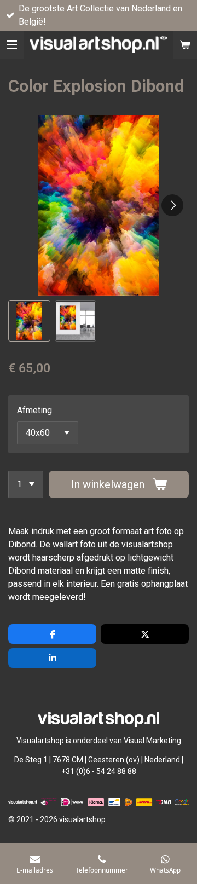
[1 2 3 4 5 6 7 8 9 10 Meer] (25, 484)
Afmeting (34, 410)
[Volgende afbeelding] (172, 205)
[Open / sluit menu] (12, 45)
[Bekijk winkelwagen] (185, 45)
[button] (29, 321)
